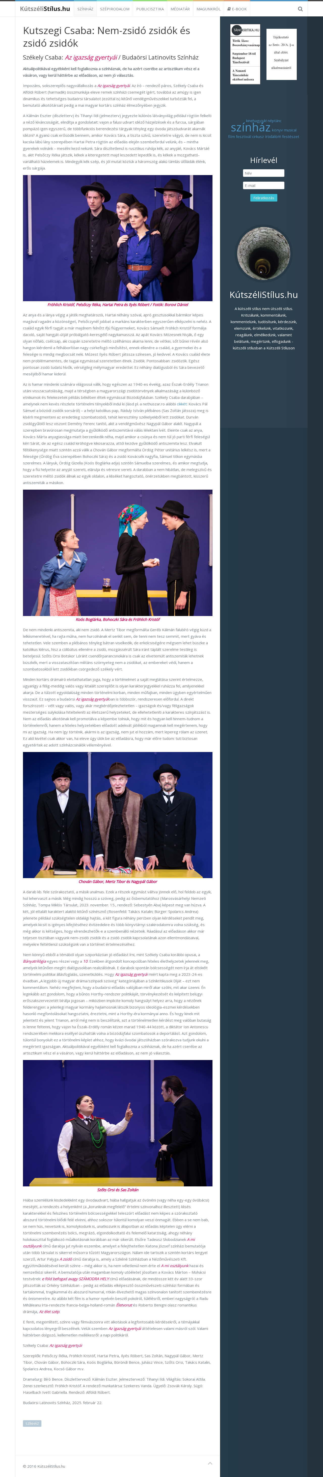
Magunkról (209, 8)
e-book (239, 8)
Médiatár (180, 8)
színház (32, 1423)
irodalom (273, 136)
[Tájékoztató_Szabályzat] (281, 53)
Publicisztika (150, 8)
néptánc (275, 120)
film (231, 136)
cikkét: (181, 403)
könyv (277, 129)
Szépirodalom (114, 8)
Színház (85, 8)
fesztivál (243, 136)
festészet (290, 136)
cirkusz (258, 136)
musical (290, 129)
